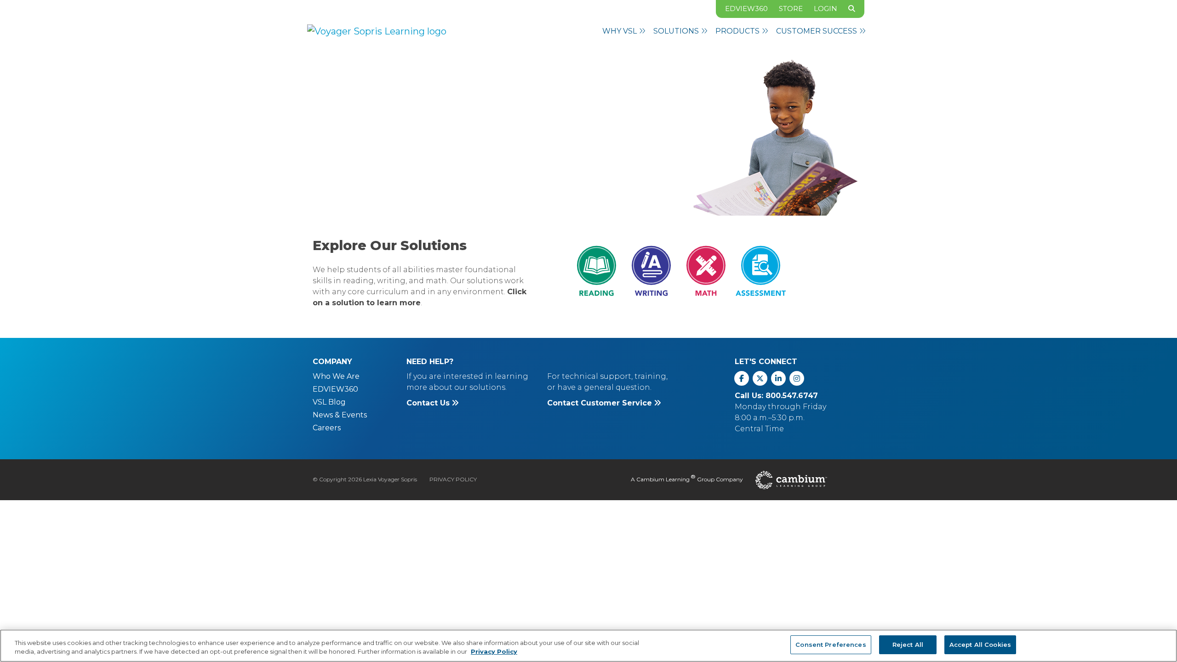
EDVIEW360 (746, 8)
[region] (588, 645)
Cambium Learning (663, 479)
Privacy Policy (453, 479)
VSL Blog (329, 402)
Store (791, 8)
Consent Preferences (830, 644)
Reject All (907, 644)
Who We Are (336, 376)
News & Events (340, 415)
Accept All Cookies (980, 644)
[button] (624, 31)
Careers (327, 427)
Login (825, 8)
